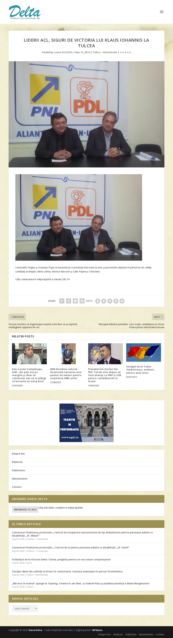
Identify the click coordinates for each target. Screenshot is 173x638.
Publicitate (18, 470)
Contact (17, 486)
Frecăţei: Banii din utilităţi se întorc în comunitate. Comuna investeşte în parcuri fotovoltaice (67, 571)
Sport (29, 562)
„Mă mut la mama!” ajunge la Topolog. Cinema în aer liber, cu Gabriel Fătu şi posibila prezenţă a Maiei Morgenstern (80, 583)
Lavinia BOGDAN (63, 52)
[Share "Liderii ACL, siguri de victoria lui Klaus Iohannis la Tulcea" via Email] (75, 301)
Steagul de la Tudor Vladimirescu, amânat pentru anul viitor (140, 369)
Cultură (30, 586)
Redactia (17, 461)
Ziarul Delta (35, 630)
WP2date (97, 630)
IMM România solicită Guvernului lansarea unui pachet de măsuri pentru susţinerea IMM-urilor (66, 373)
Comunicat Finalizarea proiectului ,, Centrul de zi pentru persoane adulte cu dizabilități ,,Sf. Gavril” (70, 547)
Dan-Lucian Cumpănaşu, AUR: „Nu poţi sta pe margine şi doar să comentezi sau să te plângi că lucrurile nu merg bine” (29, 375)
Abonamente (19, 478)
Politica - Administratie (105, 52)
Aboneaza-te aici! (25, 509)
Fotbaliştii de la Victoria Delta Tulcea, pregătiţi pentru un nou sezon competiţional (61, 559)
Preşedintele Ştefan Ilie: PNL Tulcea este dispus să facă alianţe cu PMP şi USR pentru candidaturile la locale (104, 375)
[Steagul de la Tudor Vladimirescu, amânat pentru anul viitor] (143, 352)
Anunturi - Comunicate (37, 539)
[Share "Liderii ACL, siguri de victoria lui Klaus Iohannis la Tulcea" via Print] (82, 301)
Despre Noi (18, 453)
